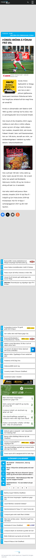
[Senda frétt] (13, 215)
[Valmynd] (32, 2)
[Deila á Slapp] (18, 215)
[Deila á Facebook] (3, 215)
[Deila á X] (8, 215)
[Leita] (28, 2)
